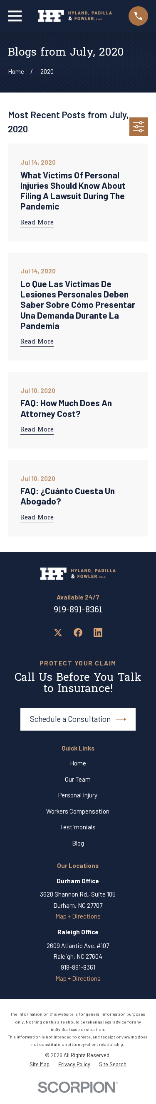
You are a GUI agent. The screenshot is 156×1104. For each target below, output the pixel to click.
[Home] (75, 16)
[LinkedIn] (98, 632)
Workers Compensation (77, 811)
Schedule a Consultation (70, 719)
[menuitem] (40, 1064)
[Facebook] (78, 632)
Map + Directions (78, 916)
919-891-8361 (78, 610)
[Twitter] (58, 632)
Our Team (78, 779)
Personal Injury (77, 795)
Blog (78, 843)
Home (78, 763)
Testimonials (78, 827)
